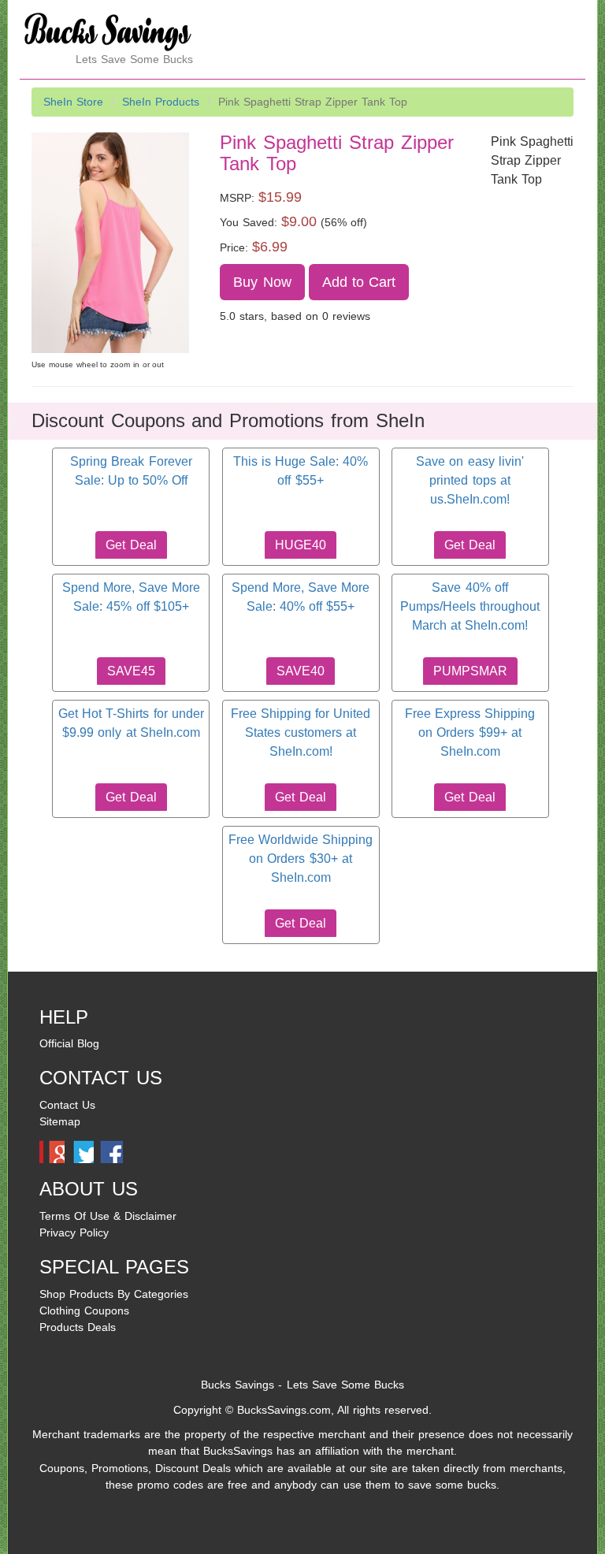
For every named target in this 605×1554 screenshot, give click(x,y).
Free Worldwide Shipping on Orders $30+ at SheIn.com (300, 859)
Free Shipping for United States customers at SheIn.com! (300, 733)
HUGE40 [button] (300, 545)
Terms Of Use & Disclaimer (107, 1216)
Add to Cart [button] (359, 282)
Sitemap (59, 1121)
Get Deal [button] (131, 545)
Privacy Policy (74, 1232)
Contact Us (67, 1105)
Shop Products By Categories (113, 1294)
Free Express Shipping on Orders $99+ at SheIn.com (470, 733)
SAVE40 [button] (301, 671)
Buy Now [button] (262, 282)
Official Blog (69, 1043)
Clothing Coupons (84, 1310)
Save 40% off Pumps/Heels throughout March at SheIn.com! (470, 607)
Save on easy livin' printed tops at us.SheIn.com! (469, 481)
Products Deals (77, 1327)
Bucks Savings (237, 1384)
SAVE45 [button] (131, 671)
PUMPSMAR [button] (470, 671)
